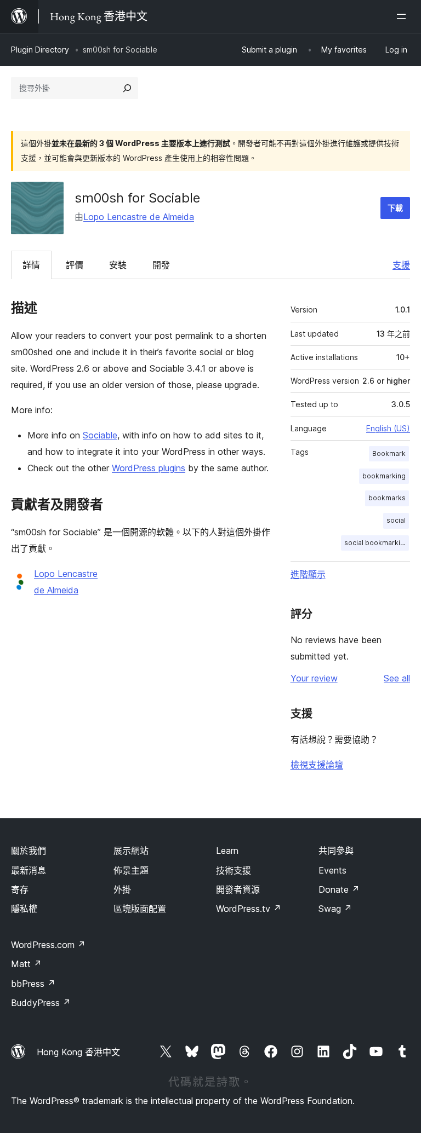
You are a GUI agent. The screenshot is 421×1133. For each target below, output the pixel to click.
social (396, 520)
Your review (314, 678)
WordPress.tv (248, 908)
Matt (26, 963)
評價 (74, 264)
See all (397, 678)
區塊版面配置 (139, 908)
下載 (395, 207)
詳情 (31, 264)
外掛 (122, 889)
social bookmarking (376, 543)
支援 (401, 264)
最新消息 (28, 870)
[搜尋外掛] (127, 88)
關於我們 (28, 850)
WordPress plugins (148, 468)
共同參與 (336, 850)
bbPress (33, 983)
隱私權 (24, 908)
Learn (227, 850)
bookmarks (387, 498)
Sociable (100, 435)
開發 (161, 264)
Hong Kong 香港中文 (78, 1052)
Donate (339, 889)
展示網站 (131, 850)
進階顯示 (308, 574)
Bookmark (389, 453)
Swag (335, 908)
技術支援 (233, 870)
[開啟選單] (403, 16)
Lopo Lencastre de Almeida (138, 216)
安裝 (118, 264)
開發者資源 (238, 889)
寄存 (20, 889)
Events (332, 870)
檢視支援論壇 (317, 764)
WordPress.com (48, 944)
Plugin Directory (40, 49)
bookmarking (384, 476)
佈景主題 (131, 870)
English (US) (388, 428)
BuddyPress (41, 1002)
